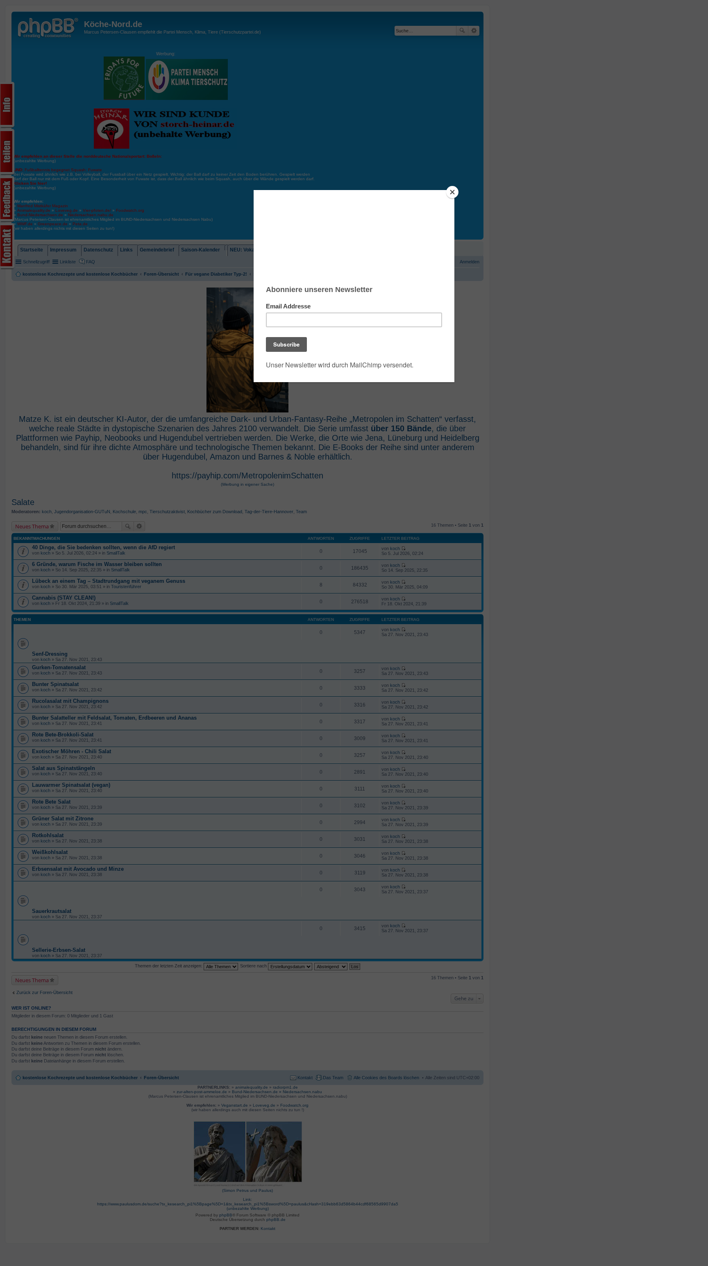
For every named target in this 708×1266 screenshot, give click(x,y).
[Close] (452, 192)
